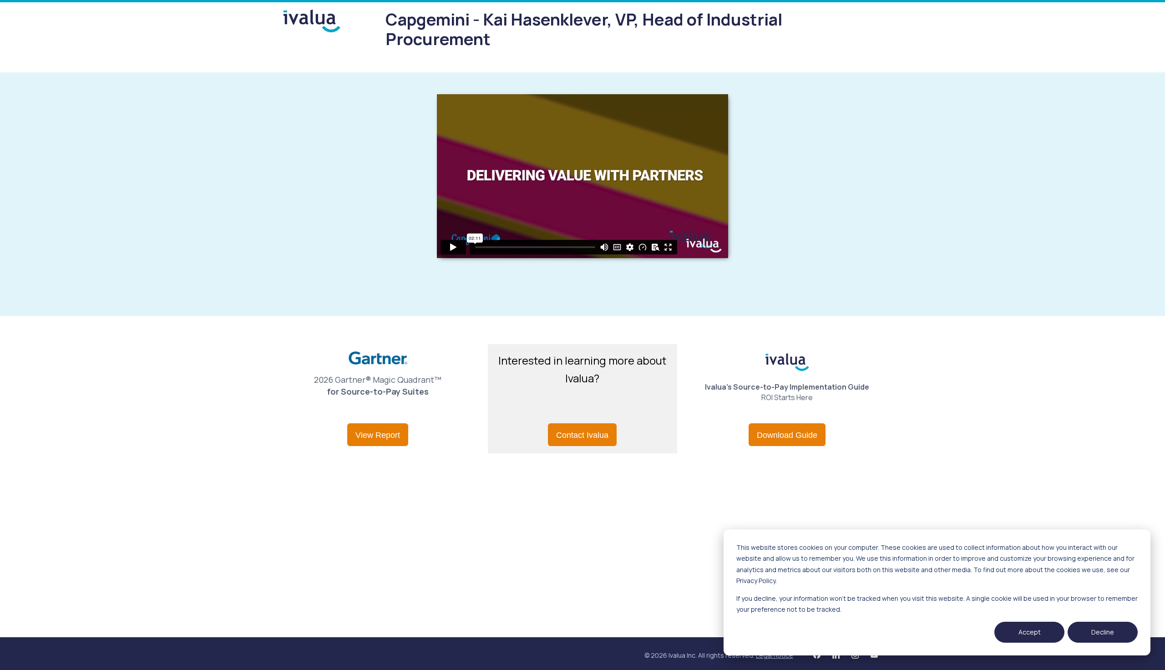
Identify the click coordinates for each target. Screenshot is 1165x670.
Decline (1102, 632)
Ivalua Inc (682, 655)
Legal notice (774, 655)
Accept (1029, 632)
